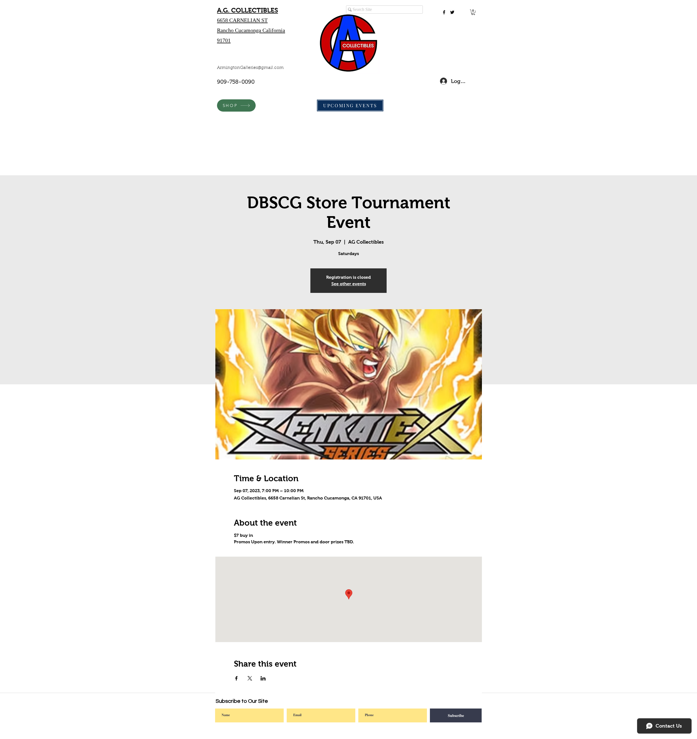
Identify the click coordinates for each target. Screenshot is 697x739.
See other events (348, 283)
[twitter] (452, 12)
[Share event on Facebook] (236, 678)
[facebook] (444, 12)
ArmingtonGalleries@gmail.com (250, 68)
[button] (473, 12)
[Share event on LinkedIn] (263, 678)
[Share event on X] (249, 678)
